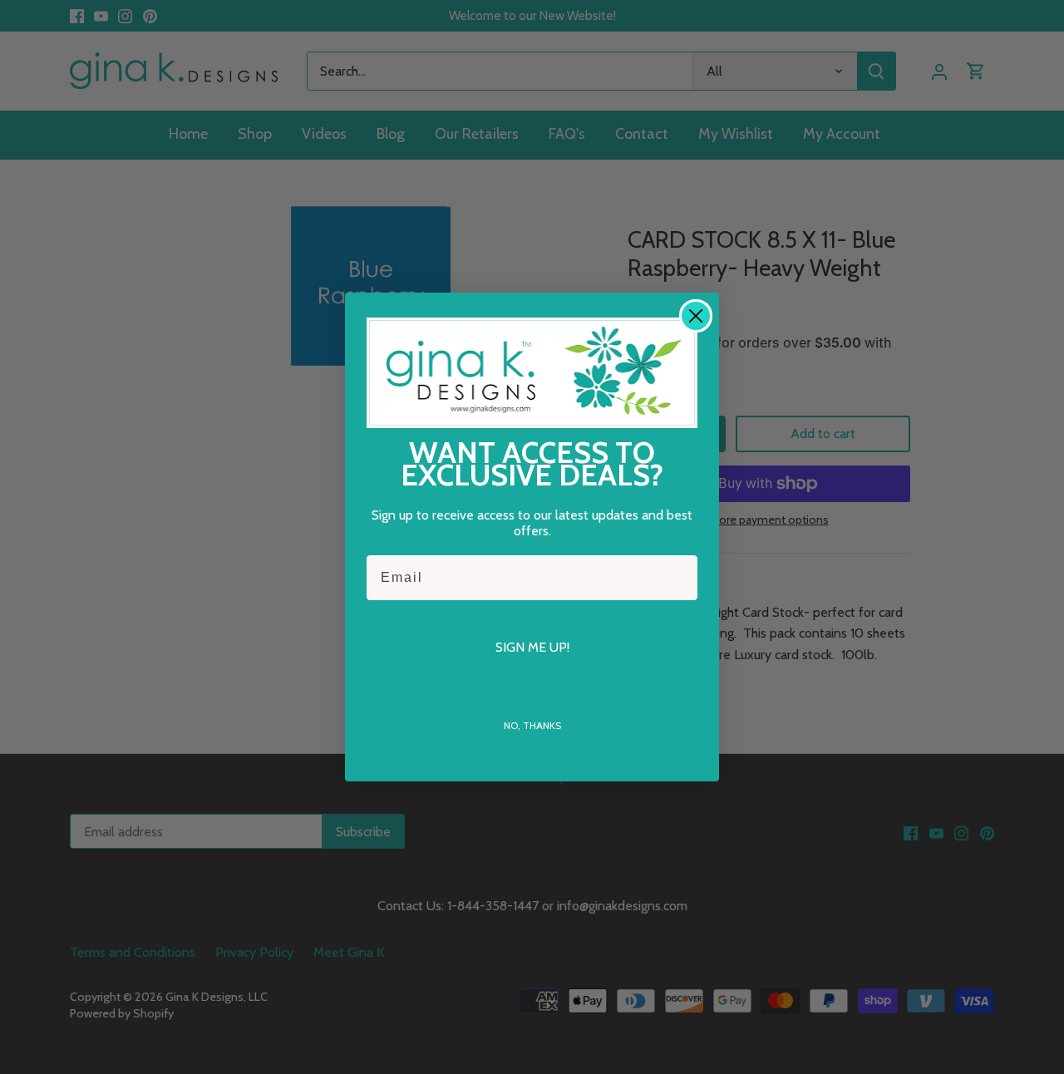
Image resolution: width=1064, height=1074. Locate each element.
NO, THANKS (532, 725)
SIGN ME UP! (532, 647)
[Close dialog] (696, 316)
